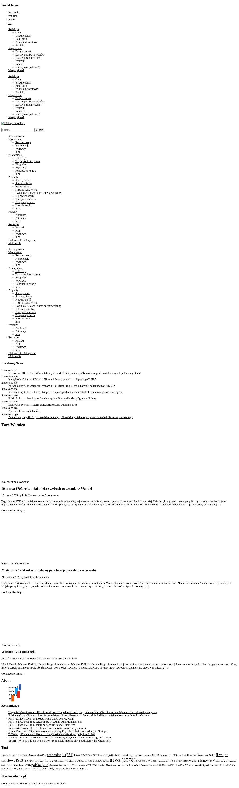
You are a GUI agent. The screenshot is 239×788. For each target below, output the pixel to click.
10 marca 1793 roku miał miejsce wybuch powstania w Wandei (46, 488)
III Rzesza (179, 755)
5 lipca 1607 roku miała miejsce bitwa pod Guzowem (45, 724)
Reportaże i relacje (25, 170)
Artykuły (13, 177)
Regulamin (21, 38)
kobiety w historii (68, 760)
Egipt (92, 755)
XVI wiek (29, 769)
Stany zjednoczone (151, 765)
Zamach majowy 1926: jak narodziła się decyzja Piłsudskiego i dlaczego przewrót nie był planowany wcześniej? (70, 417)
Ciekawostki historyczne (22, 240)
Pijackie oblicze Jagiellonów (24, 411)
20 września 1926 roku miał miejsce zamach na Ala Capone (116, 715)
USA (179, 765)
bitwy (80, 754)
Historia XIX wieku (26, 189)
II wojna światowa (25, 199)
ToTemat (13, 734)
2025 (27, 755)
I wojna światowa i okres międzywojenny (38, 192)
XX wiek (45, 768)
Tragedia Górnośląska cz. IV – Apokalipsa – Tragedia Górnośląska (45, 712)
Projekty (13, 211)
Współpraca (15, 48)
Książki (19, 227)
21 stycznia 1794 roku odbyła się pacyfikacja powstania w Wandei (48, 570)
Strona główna (16, 136)
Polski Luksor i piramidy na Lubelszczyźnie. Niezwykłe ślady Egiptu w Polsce (52, 398)
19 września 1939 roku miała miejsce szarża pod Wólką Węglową (121, 712)
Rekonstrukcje (23, 142)
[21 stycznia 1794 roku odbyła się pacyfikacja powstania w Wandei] (34, 560)
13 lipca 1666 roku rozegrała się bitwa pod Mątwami (45, 718)
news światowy (185, 760)
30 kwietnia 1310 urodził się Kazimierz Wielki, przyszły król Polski (57, 734)
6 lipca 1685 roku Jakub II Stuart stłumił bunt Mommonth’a (49, 721)
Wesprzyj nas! (16, 70)
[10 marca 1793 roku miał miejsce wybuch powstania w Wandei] (34, 478)
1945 (16, 755)
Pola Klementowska (33, 495)
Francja (106, 755)
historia (123, 755)
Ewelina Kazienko (39, 658)
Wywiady (20, 167)
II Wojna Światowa (201, 755)
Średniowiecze (23, 183)
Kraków (101, 760)
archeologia (60, 755)
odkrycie (222, 761)
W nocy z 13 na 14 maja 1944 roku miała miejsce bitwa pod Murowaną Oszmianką (64, 740)
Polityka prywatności (27, 41)
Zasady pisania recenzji (28, 57)
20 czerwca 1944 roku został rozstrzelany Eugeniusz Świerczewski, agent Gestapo (61, 731)
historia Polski (146, 755)
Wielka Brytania (217, 765)
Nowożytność (23, 186)
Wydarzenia (15, 139)
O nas (18, 32)
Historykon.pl (13, 776)
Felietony (20, 158)
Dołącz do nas (23, 51)
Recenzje (13, 224)
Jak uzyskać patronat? (27, 67)
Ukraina (168, 765)
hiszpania (166, 755)
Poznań (81, 765)
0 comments (51, 495)
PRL (92, 765)
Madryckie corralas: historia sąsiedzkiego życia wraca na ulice (42, 404)
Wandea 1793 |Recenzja (18, 651)
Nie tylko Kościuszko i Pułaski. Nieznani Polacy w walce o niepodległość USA (52, 379)
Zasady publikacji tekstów (29, 54)
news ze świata (165, 761)
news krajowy (146, 760)
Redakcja (13, 29)
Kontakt (19, 45)
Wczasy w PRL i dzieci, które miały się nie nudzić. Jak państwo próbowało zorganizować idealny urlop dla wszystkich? (74, 373)
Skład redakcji (23, 35)
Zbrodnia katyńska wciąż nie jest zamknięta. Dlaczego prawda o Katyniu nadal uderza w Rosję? (61, 385)
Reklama (20, 64)
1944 (6, 755)
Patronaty (20, 217)
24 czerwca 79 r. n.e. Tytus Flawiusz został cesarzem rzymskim (51, 728)
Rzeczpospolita (119, 765)
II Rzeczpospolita (25, 195)
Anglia (40, 755)
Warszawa (195, 765)
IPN (29, 760)
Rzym (134, 765)
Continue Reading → (13, 510)
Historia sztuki (23, 205)
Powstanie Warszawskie (62, 765)
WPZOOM (60, 783)
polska (40, 765)
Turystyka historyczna (27, 161)
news (122, 760)
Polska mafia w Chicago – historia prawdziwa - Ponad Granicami (44, 715)
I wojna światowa (46, 761)
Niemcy (206, 760)
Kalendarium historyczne (15, 481)
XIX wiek (15, 768)
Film (17, 230)
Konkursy (20, 214)
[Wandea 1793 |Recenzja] (34, 641)
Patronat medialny (19, 765)
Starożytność (22, 180)
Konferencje (22, 145)
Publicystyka (15, 154)
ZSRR (60, 769)
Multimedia (14, 243)
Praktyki (20, 60)
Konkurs (86, 761)
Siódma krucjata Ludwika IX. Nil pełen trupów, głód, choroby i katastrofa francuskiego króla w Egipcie (65, 392)
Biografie (20, 164)
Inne (17, 151)
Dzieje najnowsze (25, 202)
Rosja (104, 765)
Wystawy (20, 148)
